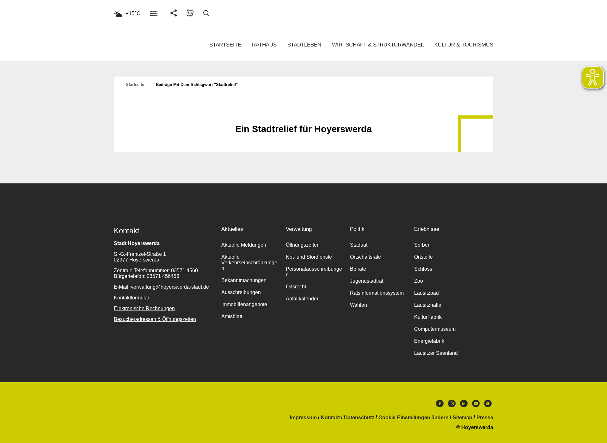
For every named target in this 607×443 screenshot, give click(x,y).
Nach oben (303, 114)
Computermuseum (435, 329)
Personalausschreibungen (314, 271)
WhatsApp (487, 405)
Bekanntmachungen (244, 280)
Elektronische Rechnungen (144, 308)
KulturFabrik (428, 317)
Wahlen (358, 305)
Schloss (423, 269)
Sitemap (462, 417)
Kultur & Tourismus (463, 45)
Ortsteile (423, 257)
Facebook (439, 405)
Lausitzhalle (427, 305)
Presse (484, 417)
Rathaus (264, 45)
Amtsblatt (231, 316)
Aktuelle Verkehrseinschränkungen (249, 262)
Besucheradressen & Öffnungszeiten (155, 319)
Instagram (451, 405)
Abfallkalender (302, 298)
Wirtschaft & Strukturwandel (378, 45)
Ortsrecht (296, 286)
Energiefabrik (429, 341)
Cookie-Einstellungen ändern (413, 417)
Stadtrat (358, 245)
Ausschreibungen (241, 292)
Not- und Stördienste (309, 257)
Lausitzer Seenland (436, 353)
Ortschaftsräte (365, 257)
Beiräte (358, 269)
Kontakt (330, 417)
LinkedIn (463, 405)
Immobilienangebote (244, 304)
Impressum (303, 417)
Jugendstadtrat (366, 281)
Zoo (418, 281)
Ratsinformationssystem (377, 293)
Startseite (225, 45)
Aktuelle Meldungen (243, 245)
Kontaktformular (131, 297)
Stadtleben (304, 45)
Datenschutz (359, 417)
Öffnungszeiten (303, 245)
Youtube (475, 405)
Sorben (422, 245)
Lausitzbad (426, 293)
